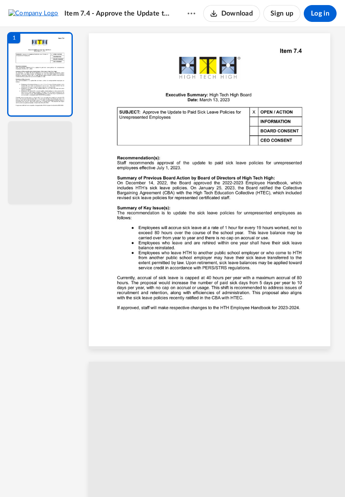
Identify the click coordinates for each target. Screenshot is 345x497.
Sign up (282, 13)
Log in (320, 13)
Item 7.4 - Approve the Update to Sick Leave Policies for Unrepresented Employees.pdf (117, 13)
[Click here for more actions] (191, 13)
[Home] (33, 13)
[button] (40, 74)
